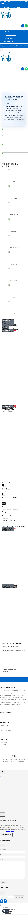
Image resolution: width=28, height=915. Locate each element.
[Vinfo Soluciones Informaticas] (6, 20)
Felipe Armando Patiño (9, 670)
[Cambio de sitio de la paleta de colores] (5, 911)
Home (7, 32)
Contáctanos (10, 38)
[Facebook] (12, 756)
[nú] (0, 904)
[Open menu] (1, 49)
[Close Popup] (2, 772)
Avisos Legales (5, 728)
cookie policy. (10, 831)
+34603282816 (4, 745)
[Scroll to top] (2, 901)
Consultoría (9, 41)
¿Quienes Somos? (11, 35)
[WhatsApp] (15, 756)
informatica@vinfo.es (6, 747)
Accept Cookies (6, 834)
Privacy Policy (4, 725)
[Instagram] (14, 756)
